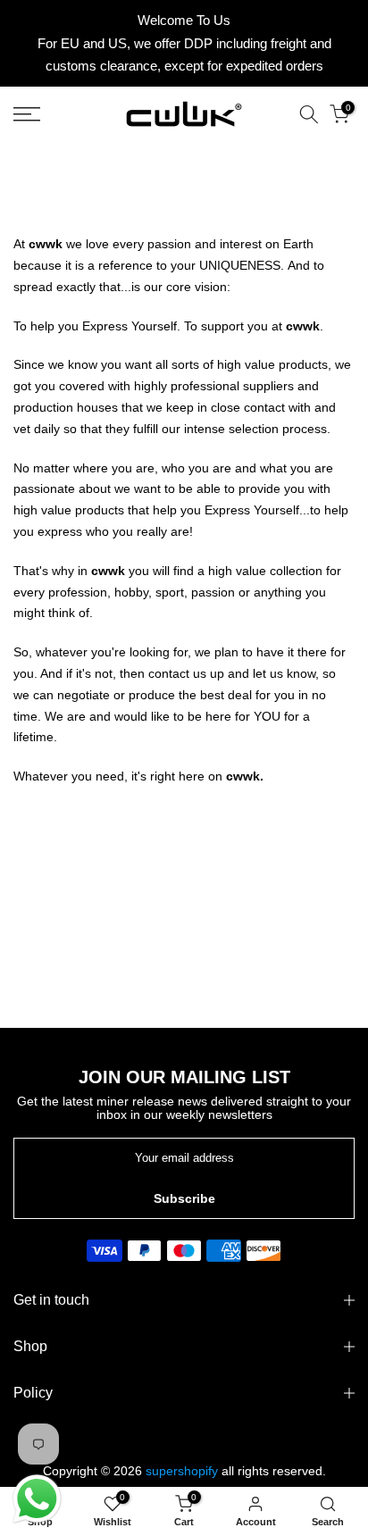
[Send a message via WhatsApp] (37, 1499)
